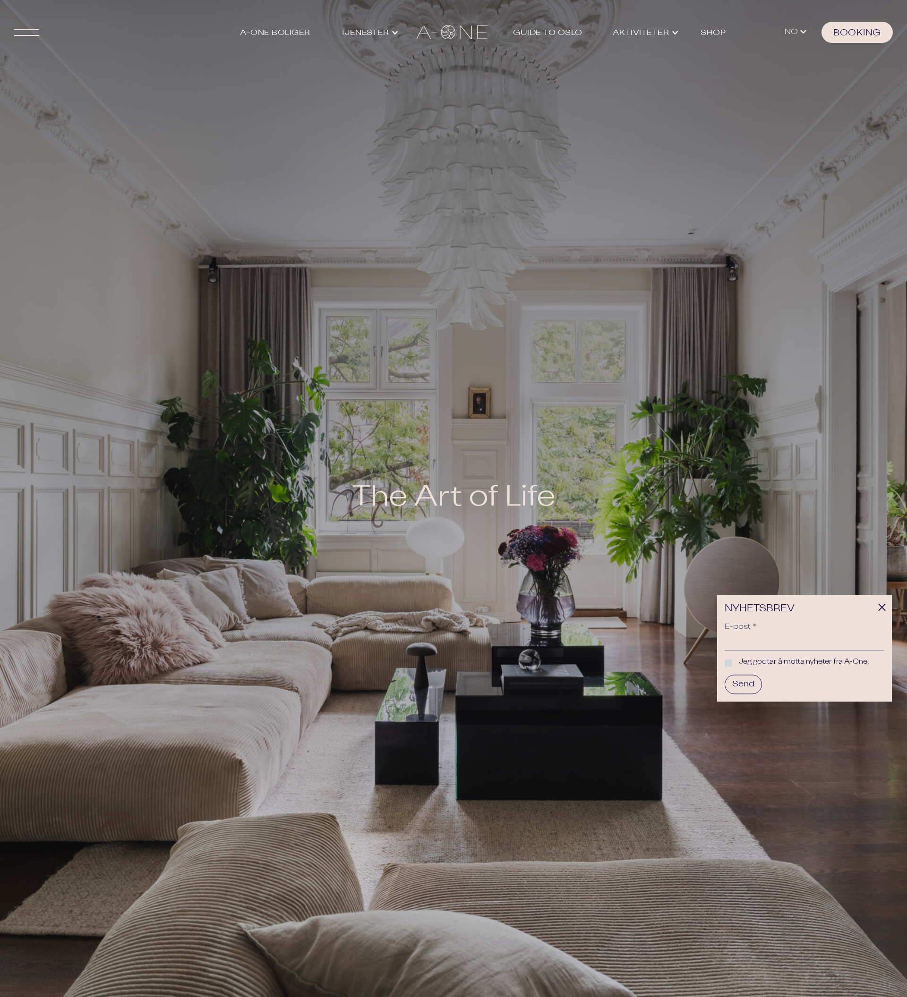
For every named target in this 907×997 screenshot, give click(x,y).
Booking (857, 33)
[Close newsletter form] (882, 609)
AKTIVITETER (641, 33)
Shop (713, 33)
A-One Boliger (275, 33)
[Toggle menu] (102, 32)
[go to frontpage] (451, 32)
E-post (741, 627)
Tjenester (365, 33)
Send (743, 683)
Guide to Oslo (547, 33)
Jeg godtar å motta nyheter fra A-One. (804, 662)
